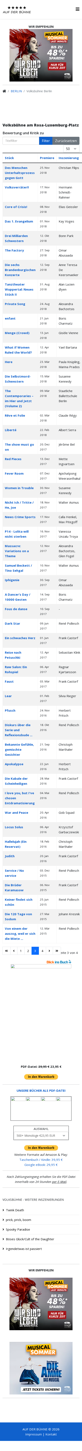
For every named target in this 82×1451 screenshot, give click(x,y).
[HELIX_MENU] (77, 9)
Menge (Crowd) (17, 333)
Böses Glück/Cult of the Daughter (30, 1239)
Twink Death (15, 1210)
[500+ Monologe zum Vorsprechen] (41, 1012)
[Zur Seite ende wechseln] (57, 951)
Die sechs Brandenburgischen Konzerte (20, 270)
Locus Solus (14, 827)
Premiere (47, 158)
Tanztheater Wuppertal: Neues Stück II (19, 289)
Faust (9, 681)
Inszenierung (69, 158)
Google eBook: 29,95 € (41, 1165)
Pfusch (10, 710)
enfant (10, 318)
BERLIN (16, 91)
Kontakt (51, 1434)
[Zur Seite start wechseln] (6, 951)
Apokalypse (14, 764)
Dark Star (12, 623)
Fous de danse (16, 609)
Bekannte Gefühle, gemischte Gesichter (19, 749)
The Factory (14, 250)
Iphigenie (12, 580)
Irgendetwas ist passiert (24, 1249)
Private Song (15, 304)
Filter (46, 140)
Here (8, 362)
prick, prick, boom (18, 1220)
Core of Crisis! (16, 207)
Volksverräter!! (17, 187)
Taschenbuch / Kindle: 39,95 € (41, 1159)
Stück (9, 158)
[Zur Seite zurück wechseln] (13, 951)
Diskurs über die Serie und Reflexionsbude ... (18, 730)
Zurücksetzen (66, 140)
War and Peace (16, 812)
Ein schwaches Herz (20, 638)
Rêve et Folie (15, 415)
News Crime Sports (20, 517)
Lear (8, 696)
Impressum (33, 1434)
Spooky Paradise (18, 1229)
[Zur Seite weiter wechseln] (49, 951)
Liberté (10, 430)
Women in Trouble (19, 488)
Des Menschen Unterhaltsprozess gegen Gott (20, 173)
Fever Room (14, 473)
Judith (10, 856)
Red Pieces (13, 459)
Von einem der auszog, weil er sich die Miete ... (20, 933)
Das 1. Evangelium (19, 221)
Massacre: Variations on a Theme (17, 551)
